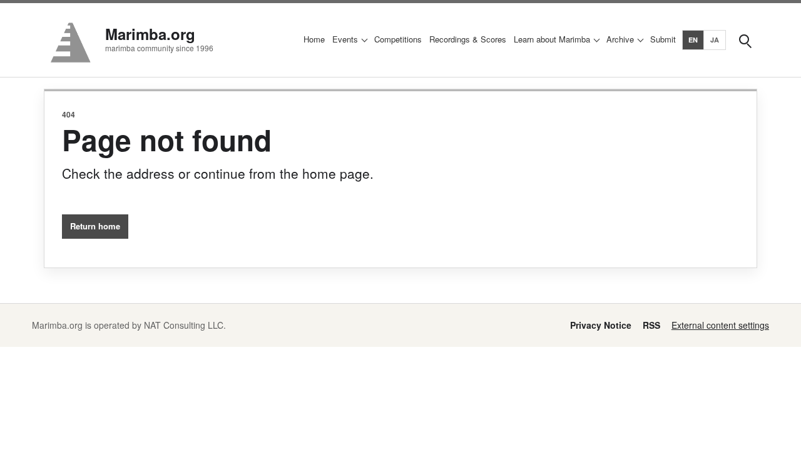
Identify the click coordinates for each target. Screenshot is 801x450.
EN (693, 39)
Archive (620, 39)
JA (715, 39)
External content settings (720, 325)
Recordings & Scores (467, 39)
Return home (95, 226)
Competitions (398, 39)
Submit (663, 39)
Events (345, 39)
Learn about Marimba (552, 39)
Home (314, 39)
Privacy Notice (600, 325)
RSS (651, 325)
